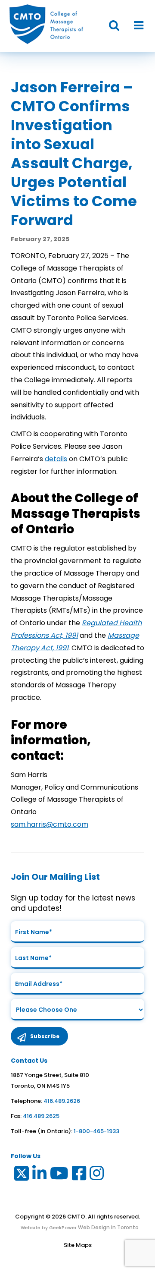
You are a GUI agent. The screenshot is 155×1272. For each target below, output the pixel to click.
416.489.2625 (41, 1116)
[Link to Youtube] (60, 1175)
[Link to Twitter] (21, 1175)
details (56, 459)
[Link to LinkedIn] (40, 1175)
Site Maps (78, 1245)
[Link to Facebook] (79, 1175)
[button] (110, 25)
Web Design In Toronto (108, 1227)
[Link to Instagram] (97, 1175)
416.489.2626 (61, 1101)
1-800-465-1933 (96, 1131)
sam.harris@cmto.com (49, 824)
